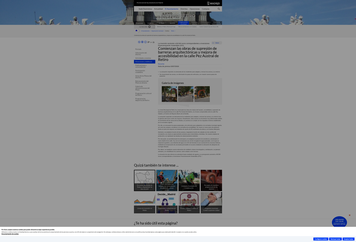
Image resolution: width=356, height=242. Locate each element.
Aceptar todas (348, 239)
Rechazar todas (335, 239)
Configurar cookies (321, 239)
